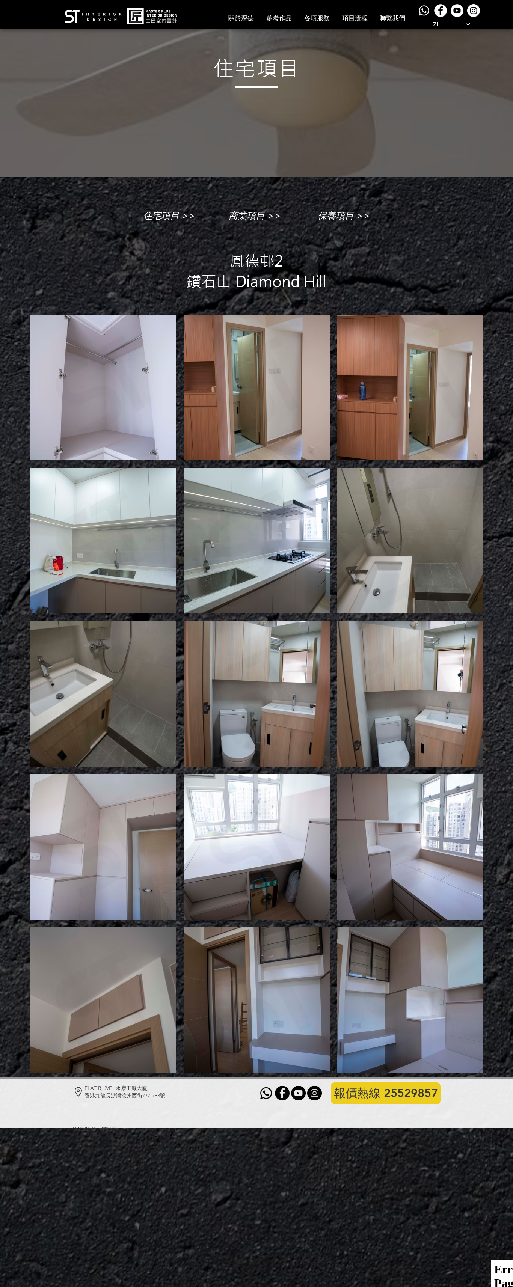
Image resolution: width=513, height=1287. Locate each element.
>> (187, 216)
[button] (279, 18)
